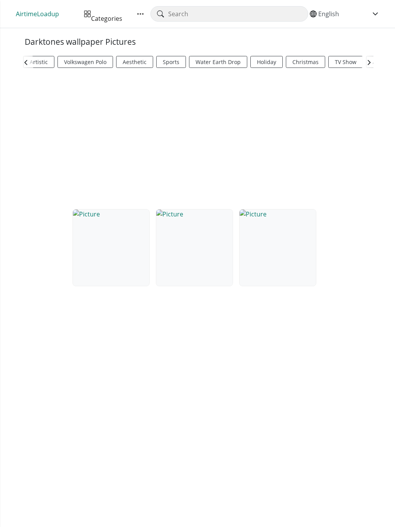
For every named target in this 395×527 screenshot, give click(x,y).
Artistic (39, 62)
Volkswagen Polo (85, 62)
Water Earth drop (218, 62)
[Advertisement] (197, 137)
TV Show (345, 62)
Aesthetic (135, 62)
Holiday (266, 62)
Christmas (305, 62)
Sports (171, 62)
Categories (106, 14)
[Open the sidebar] (140, 14)
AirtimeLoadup (37, 14)
